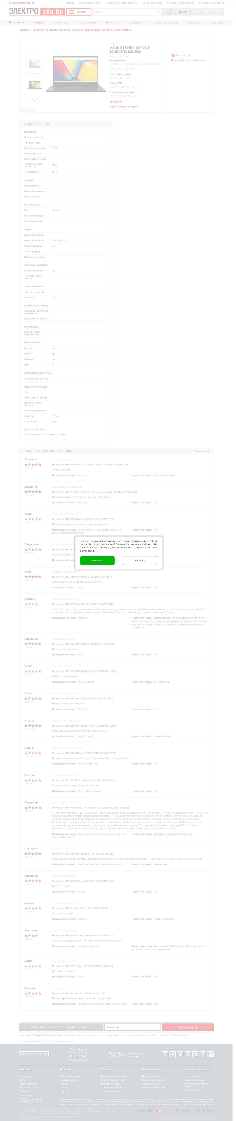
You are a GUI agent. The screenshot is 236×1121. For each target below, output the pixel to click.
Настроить (140, 560)
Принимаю (97, 560)
